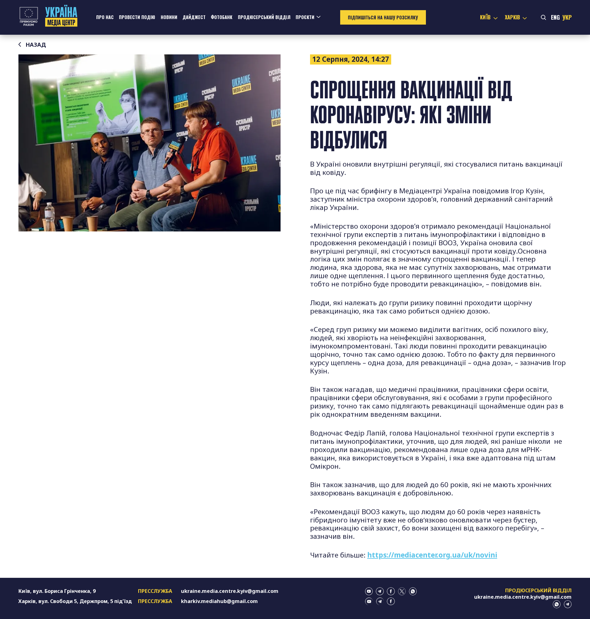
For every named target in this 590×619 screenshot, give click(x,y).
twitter (402, 591)
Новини (169, 17)
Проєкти (305, 17)
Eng (555, 17)
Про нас (105, 17)
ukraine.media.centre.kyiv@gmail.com (229, 591)
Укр (567, 17)
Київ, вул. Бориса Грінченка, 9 (57, 591)
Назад (36, 44)
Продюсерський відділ (264, 17)
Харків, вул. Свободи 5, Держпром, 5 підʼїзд (75, 601)
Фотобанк (221, 17)
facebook (391, 591)
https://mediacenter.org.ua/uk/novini (432, 555)
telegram (380, 591)
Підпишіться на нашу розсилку (383, 17)
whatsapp (413, 591)
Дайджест (194, 17)
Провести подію (137, 17)
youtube (369, 591)
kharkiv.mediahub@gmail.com (219, 601)
